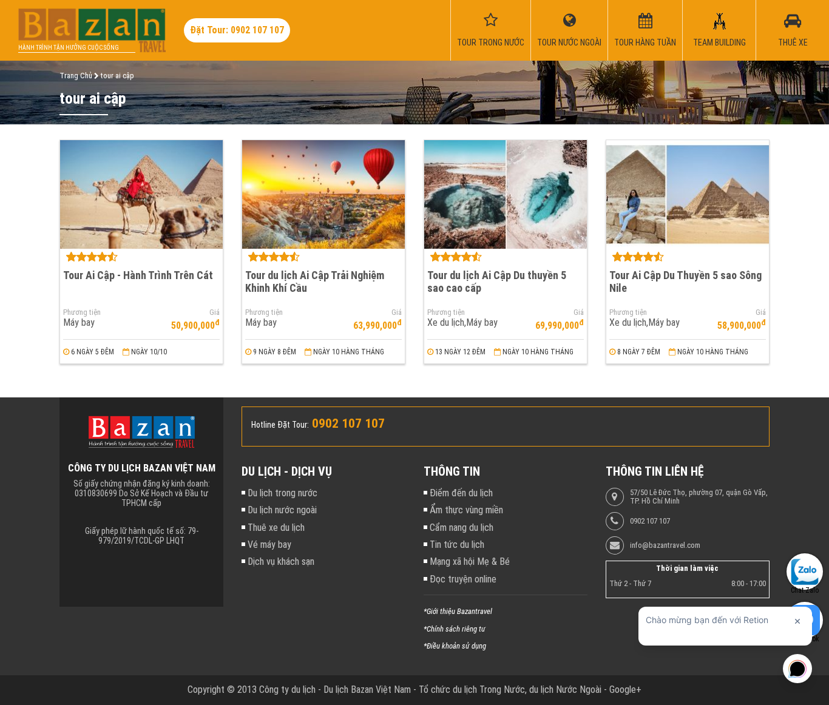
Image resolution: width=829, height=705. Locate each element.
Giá (214, 312)
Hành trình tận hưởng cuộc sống (68, 47)
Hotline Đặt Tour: (280, 425)
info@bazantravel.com (665, 545)
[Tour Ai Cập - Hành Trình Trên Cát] (141, 194)
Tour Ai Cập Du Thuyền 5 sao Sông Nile (685, 281)
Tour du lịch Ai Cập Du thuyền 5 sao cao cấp (496, 281)
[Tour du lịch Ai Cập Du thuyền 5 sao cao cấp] (505, 194)
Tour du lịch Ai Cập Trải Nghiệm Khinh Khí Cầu (314, 281)
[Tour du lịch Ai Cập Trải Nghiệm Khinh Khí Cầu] (323, 194)
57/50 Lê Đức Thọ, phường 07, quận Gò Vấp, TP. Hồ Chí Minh (699, 496)
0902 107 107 (650, 521)
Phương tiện (82, 312)
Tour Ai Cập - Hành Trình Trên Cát (138, 275)
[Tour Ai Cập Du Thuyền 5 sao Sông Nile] (687, 194)
